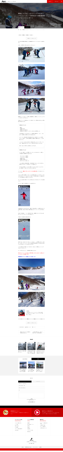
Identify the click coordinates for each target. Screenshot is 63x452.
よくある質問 (16, 427)
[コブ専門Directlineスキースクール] (3, 1)
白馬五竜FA (28, 428)
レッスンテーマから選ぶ (30, 430)
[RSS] (33, 443)
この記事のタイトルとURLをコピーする (31, 38)
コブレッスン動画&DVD (42, 426)
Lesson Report (16, 430)
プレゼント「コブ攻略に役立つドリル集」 (44, 423)
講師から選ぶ (29, 431)
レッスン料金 (16, 424)
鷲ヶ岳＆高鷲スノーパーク (30, 424)
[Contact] (32, 443)
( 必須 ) (22, 385)
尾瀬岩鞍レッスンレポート (21, 27)
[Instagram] (27, 314)
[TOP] (31, 407)
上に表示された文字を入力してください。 (31, 399)
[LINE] (26, 314)
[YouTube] (29, 314)
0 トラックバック (38, 381)
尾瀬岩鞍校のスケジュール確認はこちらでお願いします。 (27, 256)
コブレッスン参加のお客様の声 (18, 428)
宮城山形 (28, 427)
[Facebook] (28, 314)
